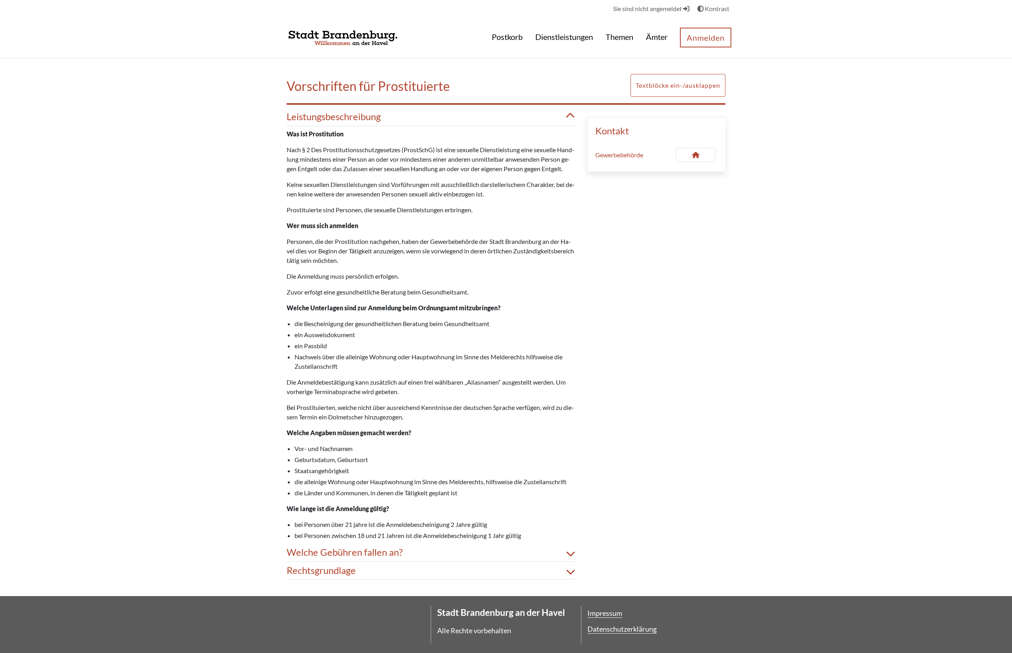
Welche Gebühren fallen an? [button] (345, 552)
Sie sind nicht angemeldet (648, 8)
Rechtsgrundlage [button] (321, 570)
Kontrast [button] (716, 8)
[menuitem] (507, 38)
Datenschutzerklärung (622, 629)
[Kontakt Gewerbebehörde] (696, 155)
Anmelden (706, 37)
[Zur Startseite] (343, 37)
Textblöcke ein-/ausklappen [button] (678, 85)
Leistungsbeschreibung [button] (334, 116)
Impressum (604, 613)
